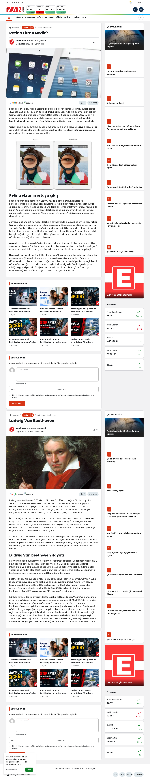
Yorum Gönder (17, 404)
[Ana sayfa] (9, 17)
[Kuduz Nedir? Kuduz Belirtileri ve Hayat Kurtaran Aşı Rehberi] (54, 332)
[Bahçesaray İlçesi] (124, 92)
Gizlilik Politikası (11, 770)
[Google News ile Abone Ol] (16, 103)
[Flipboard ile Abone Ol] (28, 103)
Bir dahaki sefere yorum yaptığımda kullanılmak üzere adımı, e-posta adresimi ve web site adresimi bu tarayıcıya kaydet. (53, 396)
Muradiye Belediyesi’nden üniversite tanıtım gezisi (124, 224)
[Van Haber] (15, 9)
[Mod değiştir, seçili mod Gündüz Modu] (141, 17)
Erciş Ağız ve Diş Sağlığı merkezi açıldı (122, 166)
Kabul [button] (29, 770)
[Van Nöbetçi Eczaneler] (124, 277)
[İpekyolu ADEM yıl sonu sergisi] (124, 242)
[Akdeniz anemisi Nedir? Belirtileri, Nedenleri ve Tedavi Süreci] (23, 301)
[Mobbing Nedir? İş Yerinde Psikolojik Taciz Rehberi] (85, 301)
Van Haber (21, 40)
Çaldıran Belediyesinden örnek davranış (121, 460)
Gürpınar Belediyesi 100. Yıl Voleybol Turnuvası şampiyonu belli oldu (124, 127)
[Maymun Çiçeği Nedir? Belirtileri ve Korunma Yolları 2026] (23, 332)
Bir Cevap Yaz (18, 357)
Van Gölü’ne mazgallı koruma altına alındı (124, 147)
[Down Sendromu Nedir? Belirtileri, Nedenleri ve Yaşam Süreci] (54, 301)
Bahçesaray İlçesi (115, 103)
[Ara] (135, 9)
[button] (141, 9)
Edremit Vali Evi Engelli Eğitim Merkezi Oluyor (124, 205)
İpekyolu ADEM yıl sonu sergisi (121, 251)
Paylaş (140, 774)
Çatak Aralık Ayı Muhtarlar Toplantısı (124, 187)
